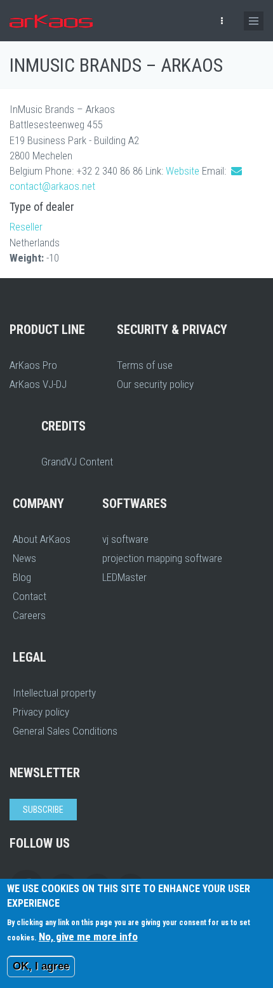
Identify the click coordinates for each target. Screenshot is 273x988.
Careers (29, 615)
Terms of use (145, 365)
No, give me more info (88, 936)
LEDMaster (124, 577)
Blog (22, 577)
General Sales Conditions (65, 730)
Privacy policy (41, 711)
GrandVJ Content (77, 461)
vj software (125, 539)
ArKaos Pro (33, 365)
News (24, 558)
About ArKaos (41, 539)
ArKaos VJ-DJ (38, 384)
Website (182, 170)
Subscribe (43, 809)
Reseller (26, 226)
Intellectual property (54, 692)
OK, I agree (41, 966)
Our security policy (155, 384)
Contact (29, 596)
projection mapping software (162, 558)
